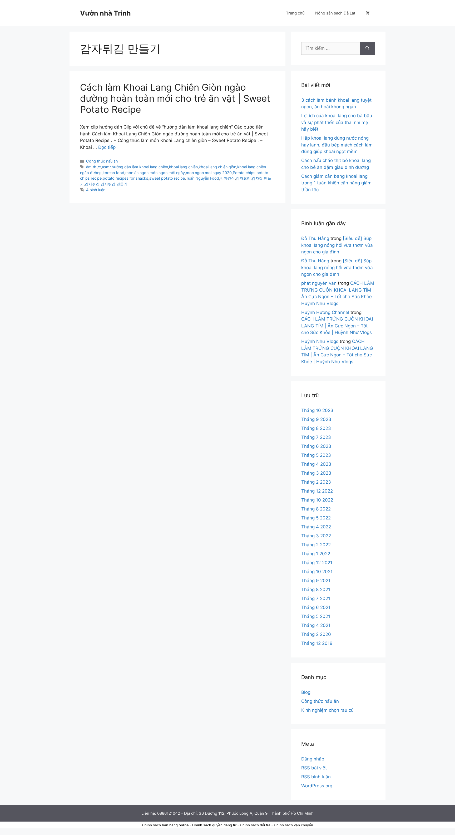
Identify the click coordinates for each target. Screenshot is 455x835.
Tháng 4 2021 (315, 625)
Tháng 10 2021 (317, 571)
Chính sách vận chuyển (293, 825)
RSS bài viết (314, 767)
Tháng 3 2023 (316, 473)
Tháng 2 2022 (316, 544)
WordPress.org (316, 785)
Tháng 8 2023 (316, 428)
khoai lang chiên (183, 167)
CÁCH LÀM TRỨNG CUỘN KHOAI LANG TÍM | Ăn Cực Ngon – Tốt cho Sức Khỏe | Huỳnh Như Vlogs (337, 325)
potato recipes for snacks (125, 178)
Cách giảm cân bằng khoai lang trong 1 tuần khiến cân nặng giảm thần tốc (336, 183)
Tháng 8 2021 (315, 589)
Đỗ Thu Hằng (315, 238)
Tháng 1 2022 (315, 553)
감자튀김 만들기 (114, 184)
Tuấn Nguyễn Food (202, 178)
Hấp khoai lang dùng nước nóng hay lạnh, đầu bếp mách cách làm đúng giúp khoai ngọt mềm (337, 144)
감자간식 (227, 178)
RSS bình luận (316, 776)
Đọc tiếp (107, 147)
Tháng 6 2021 (315, 607)
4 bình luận (95, 190)
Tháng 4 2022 (316, 526)
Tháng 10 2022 (317, 500)
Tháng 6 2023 (316, 446)
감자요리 (243, 178)
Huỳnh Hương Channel (325, 312)
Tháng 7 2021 (315, 598)
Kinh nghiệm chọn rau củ (327, 710)
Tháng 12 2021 (316, 562)
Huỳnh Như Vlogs (319, 341)
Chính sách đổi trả (255, 825)
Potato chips (244, 172)
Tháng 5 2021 (315, 616)
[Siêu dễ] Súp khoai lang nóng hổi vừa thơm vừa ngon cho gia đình (337, 245)
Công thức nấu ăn (102, 161)
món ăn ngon (137, 172)
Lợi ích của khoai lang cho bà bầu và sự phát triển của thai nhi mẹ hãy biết (336, 122)
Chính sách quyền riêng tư (214, 825)
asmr (106, 167)
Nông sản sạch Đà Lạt (335, 13)
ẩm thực (93, 167)
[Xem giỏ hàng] (367, 13)
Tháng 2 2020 (316, 634)
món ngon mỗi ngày (167, 172)
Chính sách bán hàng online (165, 825)
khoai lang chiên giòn (217, 167)
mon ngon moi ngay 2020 (209, 172)
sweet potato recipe (167, 178)
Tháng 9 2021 (315, 580)
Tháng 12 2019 (317, 643)
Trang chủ (295, 13)
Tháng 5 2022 (316, 517)
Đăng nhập (312, 759)
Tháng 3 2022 (316, 535)
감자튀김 (92, 184)
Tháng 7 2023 (316, 437)
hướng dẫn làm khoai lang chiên (140, 167)
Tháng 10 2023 (317, 410)
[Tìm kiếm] (367, 48)
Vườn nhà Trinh (105, 13)
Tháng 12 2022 (317, 491)
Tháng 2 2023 (316, 482)
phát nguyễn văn (319, 283)
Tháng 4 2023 (316, 464)
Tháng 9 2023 (316, 419)
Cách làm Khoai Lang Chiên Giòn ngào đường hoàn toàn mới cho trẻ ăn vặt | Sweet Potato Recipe (175, 98)
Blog (305, 692)
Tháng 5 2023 (316, 455)
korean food (113, 172)
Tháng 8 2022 (316, 509)
